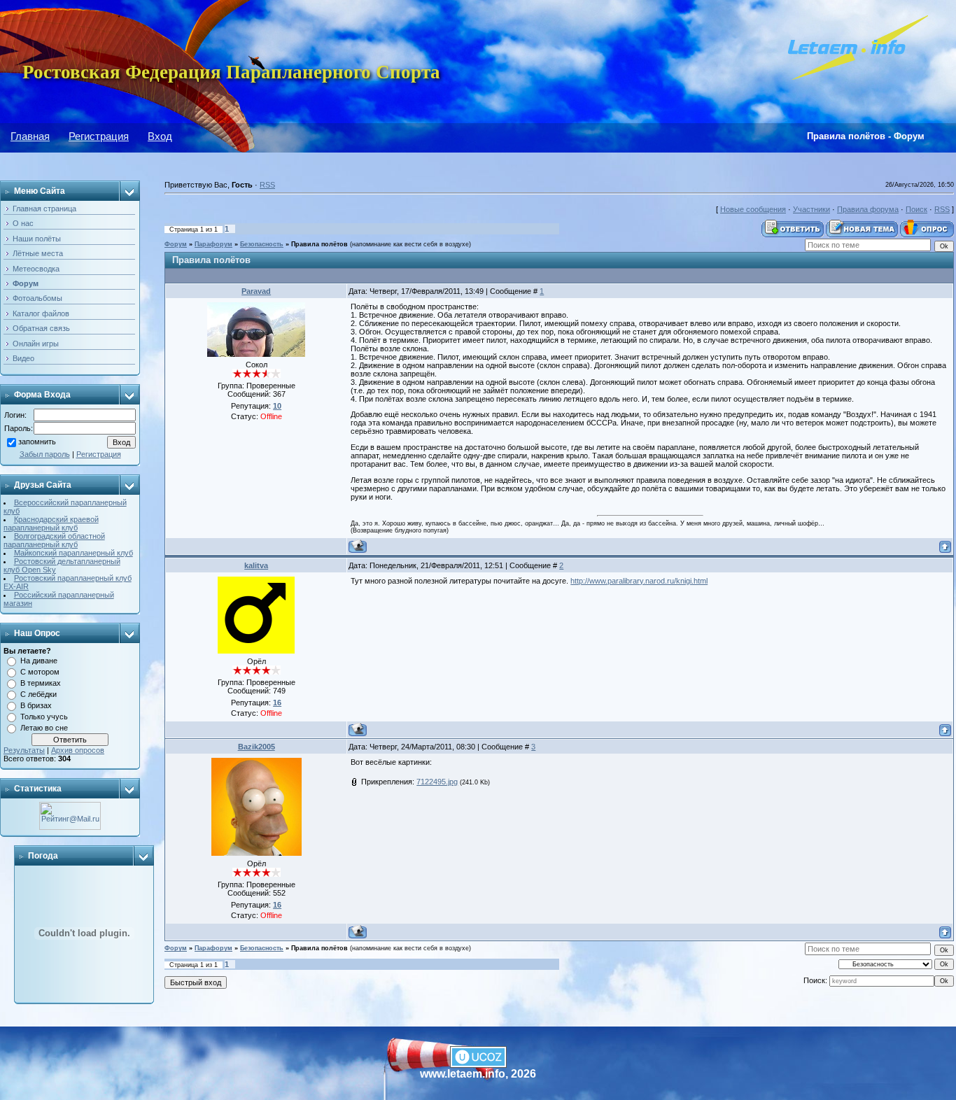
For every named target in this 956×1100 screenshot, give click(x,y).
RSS (267, 185)
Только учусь (44, 716)
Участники (811, 209)
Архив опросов (77, 750)
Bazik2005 (256, 746)
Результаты (24, 750)
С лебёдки (38, 694)
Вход (160, 136)
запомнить (37, 442)
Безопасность (261, 244)
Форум (175, 244)
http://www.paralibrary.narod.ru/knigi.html (639, 581)
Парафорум (213, 244)
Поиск (916, 209)
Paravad (256, 291)
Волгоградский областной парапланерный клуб (54, 540)
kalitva (256, 565)
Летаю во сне (44, 728)
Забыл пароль (45, 454)
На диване (38, 660)
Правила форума (868, 209)
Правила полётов (319, 244)
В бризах (36, 705)
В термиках (40, 683)
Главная (30, 136)
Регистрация (99, 136)
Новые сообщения (753, 209)
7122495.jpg (437, 781)
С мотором (39, 672)
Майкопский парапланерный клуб (73, 553)
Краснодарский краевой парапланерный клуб (51, 523)
